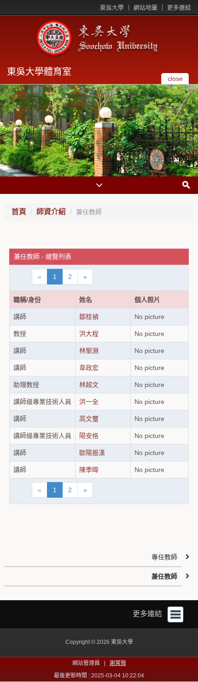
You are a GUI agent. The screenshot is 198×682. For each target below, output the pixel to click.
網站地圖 (145, 8)
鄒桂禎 (89, 316)
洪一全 (89, 401)
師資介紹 (51, 212)
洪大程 (89, 333)
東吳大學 (112, 8)
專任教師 (164, 557)
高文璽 (89, 418)
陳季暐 (89, 469)
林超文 (89, 384)
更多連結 (179, 8)
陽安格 (89, 435)
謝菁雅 (118, 663)
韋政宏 (89, 367)
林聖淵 (89, 350)
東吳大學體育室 (39, 72)
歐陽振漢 (92, 452)
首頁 (19, 212)
